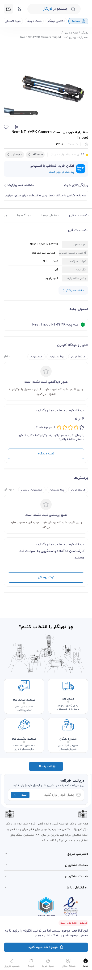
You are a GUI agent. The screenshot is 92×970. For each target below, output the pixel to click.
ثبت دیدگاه (46, 453)
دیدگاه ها (24, 215)
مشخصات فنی (79, 215)
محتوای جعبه (50, 215)
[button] (16, 127)
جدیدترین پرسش (31, 490)
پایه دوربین (71, 33)
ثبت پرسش (46, 577)
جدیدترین (36, 357)
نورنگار (84, 33)
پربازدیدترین (57, 357)
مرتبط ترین (78, 357)
